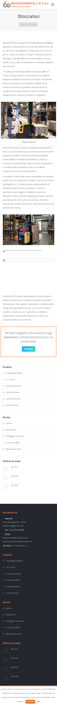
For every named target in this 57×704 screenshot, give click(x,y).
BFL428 (14, 676)
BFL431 (14, 467)
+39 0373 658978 (16, 530)
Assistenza (10, 429)
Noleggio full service (15, 436)
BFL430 (14, 476)
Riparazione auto (13, 449)
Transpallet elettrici (14, 373)
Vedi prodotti (28, 142)
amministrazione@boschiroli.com (18, 541)
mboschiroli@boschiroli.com (15, 537)
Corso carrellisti (13, 442)
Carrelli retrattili (13, 392)
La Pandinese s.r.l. (20, 545)
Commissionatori (13, 386)
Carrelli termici (12, 405)
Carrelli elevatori (13, 398)
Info (38, 701)
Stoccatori (10, 379)
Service (9, 423)
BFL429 (14, 485)
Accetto (30, 701)
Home (22, 24)
